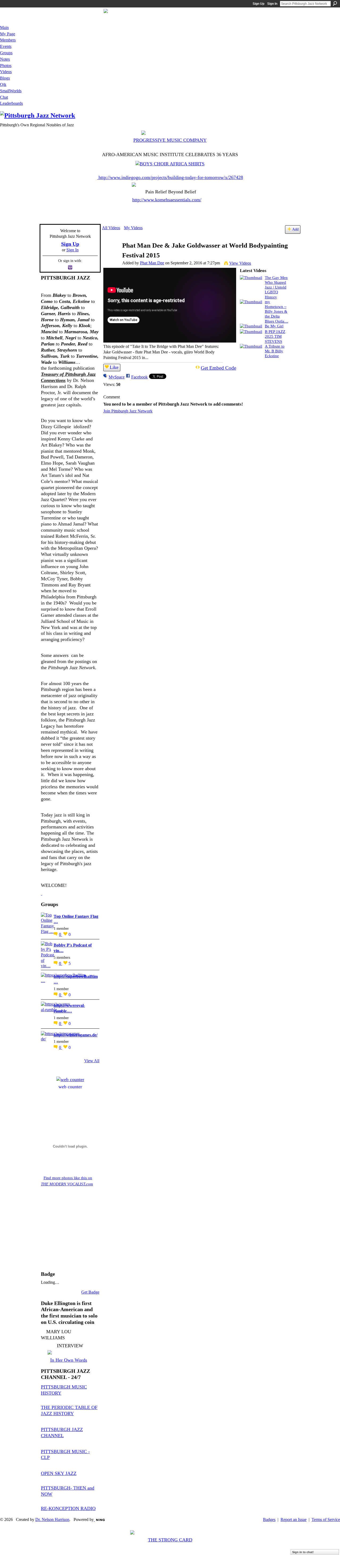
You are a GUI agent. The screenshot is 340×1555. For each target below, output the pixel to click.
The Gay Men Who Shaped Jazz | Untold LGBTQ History (276, 287)
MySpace (117, 377)
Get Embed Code (218, 368)
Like (114, 367)
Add (295, 229)
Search (335, 3)
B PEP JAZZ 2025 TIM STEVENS (275, 336)
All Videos (111, 228)
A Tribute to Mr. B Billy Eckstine (274, 351)
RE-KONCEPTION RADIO (68, 1508)
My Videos (133, 228)
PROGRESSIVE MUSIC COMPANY (170, 140)
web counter (70, 1086)
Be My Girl (274, 326)
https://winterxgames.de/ (75, 1035)
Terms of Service (326, 1519)
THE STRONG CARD (170, 1540)
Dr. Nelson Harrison (52, 1519)
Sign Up (258, 4)
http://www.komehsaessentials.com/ (166, 199)
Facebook (139, 377)
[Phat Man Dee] (111, 255)
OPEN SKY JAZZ (58, 1473)
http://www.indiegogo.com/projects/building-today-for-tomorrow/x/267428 (171, 177)
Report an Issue (293, 1519)
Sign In (272, 4)
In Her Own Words (68, 1360)
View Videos (240, 263)
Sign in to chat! (303, 1552)
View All (91, 1060)
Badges (269, 1519)
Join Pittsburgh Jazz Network (127, 411)
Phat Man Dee (152, 263)
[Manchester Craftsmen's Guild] (41, 893)
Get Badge (90, 1292)
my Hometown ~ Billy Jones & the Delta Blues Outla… (276, 311)
